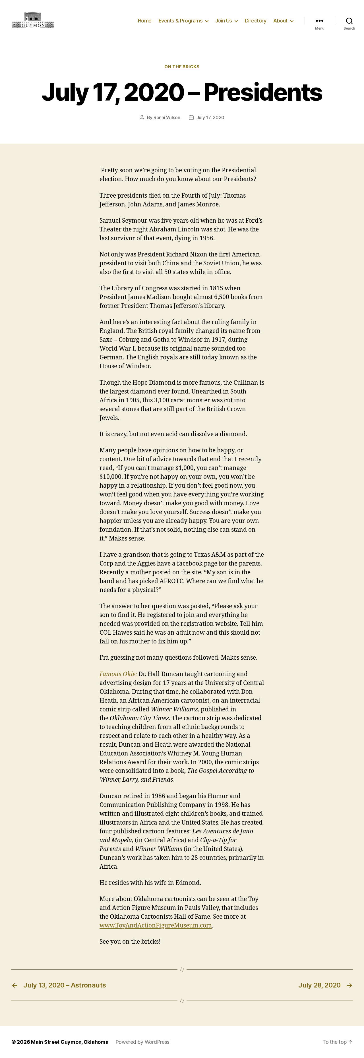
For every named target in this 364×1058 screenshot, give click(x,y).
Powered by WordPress (142, 1042)
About (280, 21)
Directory (255, 21)
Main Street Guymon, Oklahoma (69, 1042)
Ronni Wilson (167, 117)
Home (145, 21)
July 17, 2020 (211, 117)
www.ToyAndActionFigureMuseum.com (156, 925)
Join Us (223, 21)
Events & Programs (181, 21)
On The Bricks (181, 66)
